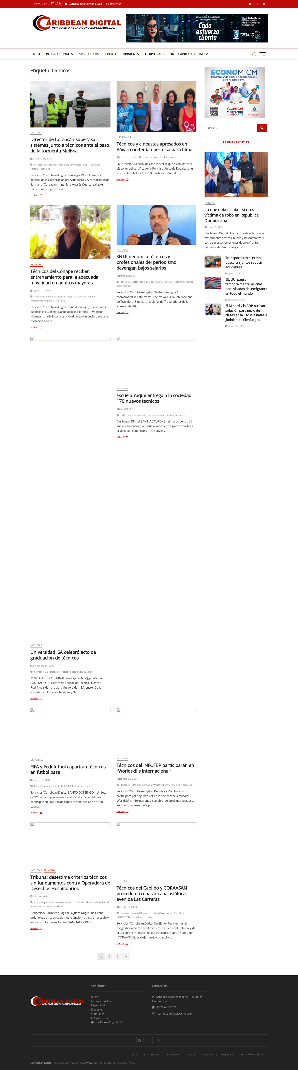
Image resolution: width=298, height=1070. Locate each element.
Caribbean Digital (41, 1062)
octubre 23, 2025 (42, 158)
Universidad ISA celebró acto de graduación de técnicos (63, 655)
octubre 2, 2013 (128, 907)
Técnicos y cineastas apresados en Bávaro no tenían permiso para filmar (155, 146)
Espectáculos (88, 54)
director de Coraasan (45, 164)
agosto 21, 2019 (42, 290)
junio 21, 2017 (127, 408)
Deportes (111, 54)
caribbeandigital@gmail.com (175, 1013)
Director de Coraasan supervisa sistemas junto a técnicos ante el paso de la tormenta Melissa (69, 145)
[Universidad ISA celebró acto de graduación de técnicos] (70, 488)
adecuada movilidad (45, 296)
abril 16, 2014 (40, 896)
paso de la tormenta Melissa (73, 164)
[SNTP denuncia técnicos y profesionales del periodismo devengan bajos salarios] (157, 225)
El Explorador (155, 54)
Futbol (75, 786)
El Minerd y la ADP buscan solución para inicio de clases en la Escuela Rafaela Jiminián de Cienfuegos (246, 313)
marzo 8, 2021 (127, 157)
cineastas (156, 157)
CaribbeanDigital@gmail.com (85, 3)
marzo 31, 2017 (41, 779)
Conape (81, 296)
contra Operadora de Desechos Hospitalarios (59, 902)
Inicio (36, 54)
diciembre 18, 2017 (44, 665)
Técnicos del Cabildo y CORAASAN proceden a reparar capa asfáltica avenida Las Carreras (152, 893)
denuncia (125, 281)
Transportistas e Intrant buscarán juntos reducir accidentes (243, 262)
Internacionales (59, 54)
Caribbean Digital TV (192, 54)
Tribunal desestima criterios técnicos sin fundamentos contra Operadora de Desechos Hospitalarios (70, 882)
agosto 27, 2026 (215, 227)
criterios (89, 902)
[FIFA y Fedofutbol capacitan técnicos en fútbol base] (70, 731)
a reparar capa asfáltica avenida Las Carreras (144, 913)
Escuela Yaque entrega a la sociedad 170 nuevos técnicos (154, 398)
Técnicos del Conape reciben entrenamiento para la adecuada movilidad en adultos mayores (64, 277)
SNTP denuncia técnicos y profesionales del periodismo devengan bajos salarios (146, 262)
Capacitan (45, 786)
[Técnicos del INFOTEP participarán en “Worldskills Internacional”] (157, 731)
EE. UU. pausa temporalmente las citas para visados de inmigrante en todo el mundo (246, 286)
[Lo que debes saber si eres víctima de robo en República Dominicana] (236, 174)
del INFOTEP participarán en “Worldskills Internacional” (151, 784)
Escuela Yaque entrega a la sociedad (145, 414)
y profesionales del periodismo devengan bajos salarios (155, 283)
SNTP (135, 281)
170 (122, 414)
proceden (136, 916)
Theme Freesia (77, 1062)
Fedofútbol (59, 786)
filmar (166, 157)
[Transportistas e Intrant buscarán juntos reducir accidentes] (213, 262)
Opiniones (131, 54)
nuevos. (170, 414)
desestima (100, 902)
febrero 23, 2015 (128, 778)
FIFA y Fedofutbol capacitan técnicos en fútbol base (68, 769)
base (36, 786)
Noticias (36, 132)
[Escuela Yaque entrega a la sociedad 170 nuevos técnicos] (157, 360)
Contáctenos (113, 3)
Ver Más (39, 195)
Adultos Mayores (66, 296)
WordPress (92, 1062)
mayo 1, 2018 (126, 275)
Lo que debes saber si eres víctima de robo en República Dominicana (232, 215)
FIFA (68, 786)
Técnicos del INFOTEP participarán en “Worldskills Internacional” (155, 768)
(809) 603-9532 (167, 1007)
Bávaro (146, 157)
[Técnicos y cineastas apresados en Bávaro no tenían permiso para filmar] (157, 106)
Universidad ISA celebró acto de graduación (68, 671)
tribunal (60, 906)
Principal (36, 264)
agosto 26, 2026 (236, 299)
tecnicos (45, 168)
